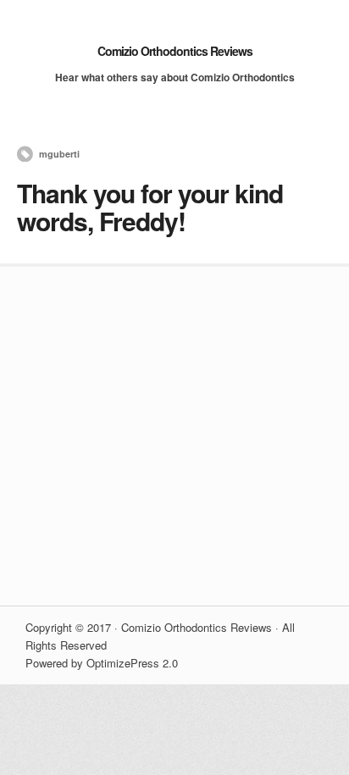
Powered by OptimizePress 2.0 (101, 663)
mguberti (59, 153)
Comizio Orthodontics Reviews (174, 50)
